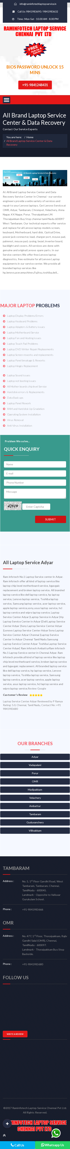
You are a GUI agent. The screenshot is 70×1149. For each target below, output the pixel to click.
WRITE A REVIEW (15, 1034)
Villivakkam (35, 830)
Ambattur (35, 806)
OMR (35, 781)
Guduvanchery (35, 822)
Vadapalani (35, 765)
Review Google (37, 688)
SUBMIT (50, 519)
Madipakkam (35, 789)
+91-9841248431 (35, 85)
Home (30, 137)
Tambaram (35, 814)
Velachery (35, 797)
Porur (35, 773)
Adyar (35, 756)
